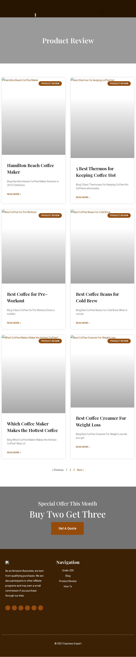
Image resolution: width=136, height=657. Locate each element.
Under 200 (68, 570)
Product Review (68, 581)
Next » (80, 470)
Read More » (14, 194)
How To (68, 586)
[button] (102, 12)
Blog (68, 575)
